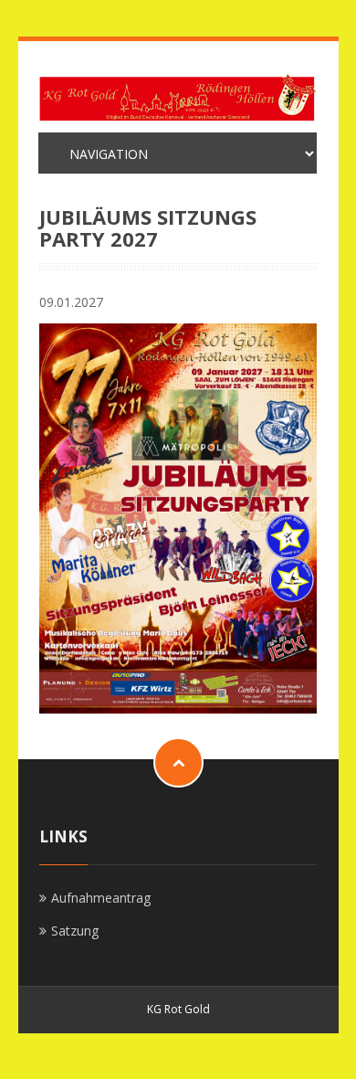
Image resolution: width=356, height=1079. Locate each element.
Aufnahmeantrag (101, 897)
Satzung (75, 930)
